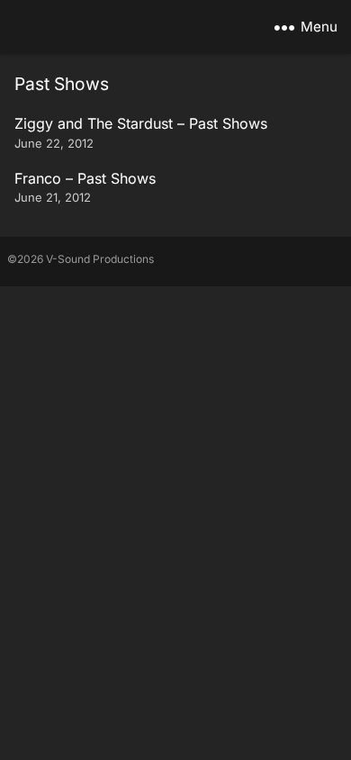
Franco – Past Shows (85, 178)
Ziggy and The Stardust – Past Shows (140, 123)
